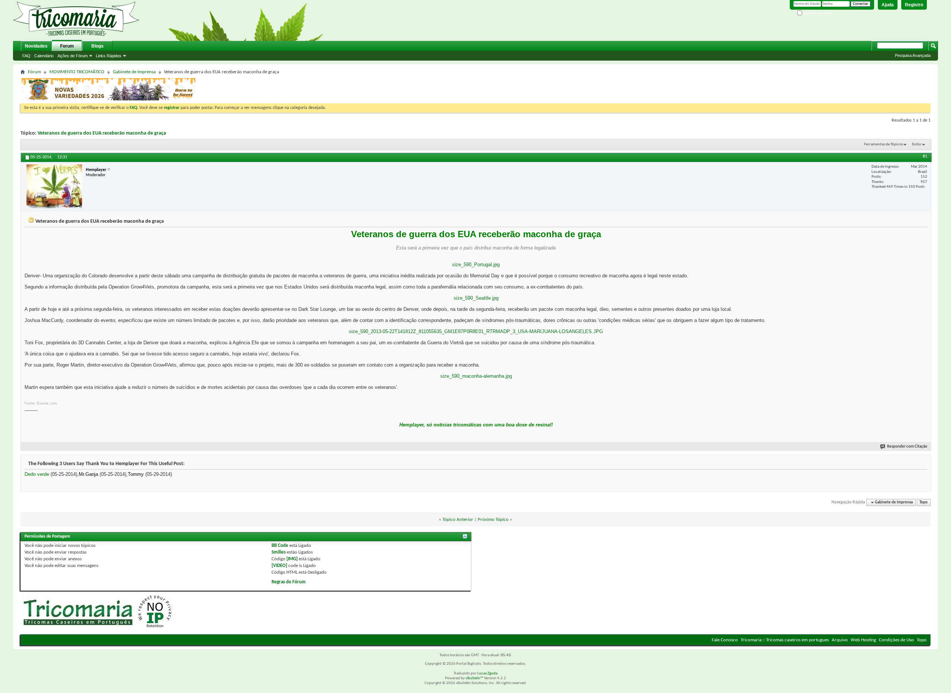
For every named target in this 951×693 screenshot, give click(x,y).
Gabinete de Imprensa (134, 72)
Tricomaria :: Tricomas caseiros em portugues (785, 640)
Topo (923, 502)
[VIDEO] (279, 565)
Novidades (36, 46)
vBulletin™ (474, 678)
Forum (67, 46)
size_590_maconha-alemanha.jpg (476, 376)
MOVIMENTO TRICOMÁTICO (76, 72)
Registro (914, 4)
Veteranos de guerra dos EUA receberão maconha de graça (102, 133)
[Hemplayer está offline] (54, 186)
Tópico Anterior (457, 519)
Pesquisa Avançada (913, 55)
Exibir (917, 144)
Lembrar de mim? (817, 13)
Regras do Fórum (289, 582)
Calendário (43, 56)
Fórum (34, 72)
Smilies (279, 552)
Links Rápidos (108, 56)
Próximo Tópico (493, 519)
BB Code (280, 545)
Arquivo (840, 640)
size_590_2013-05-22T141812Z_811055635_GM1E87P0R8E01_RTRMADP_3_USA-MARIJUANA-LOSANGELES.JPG (476, 331)
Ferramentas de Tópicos (883, 144)
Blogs (97, 46)
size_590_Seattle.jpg (476, 298)
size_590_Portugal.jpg (476, 264)
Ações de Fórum (73, 56)
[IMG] (292, 559)
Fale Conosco (725, 640)
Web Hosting (863, 640)
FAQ (26, 56)
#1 (925, 156)
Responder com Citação (907, 447)
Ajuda (888, 4)
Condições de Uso (896, 640)
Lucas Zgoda (487, 673)
